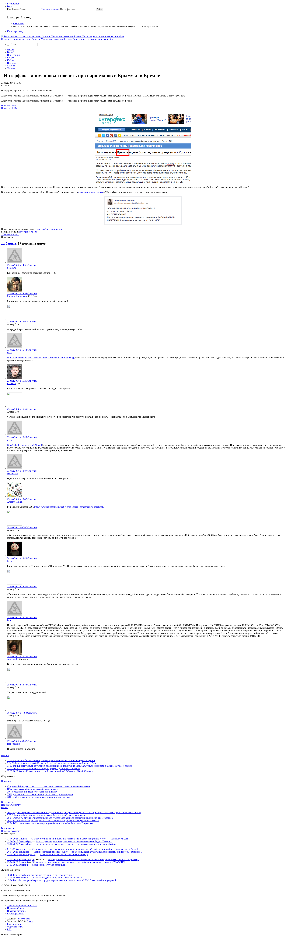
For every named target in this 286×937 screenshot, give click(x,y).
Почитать (6, 781)
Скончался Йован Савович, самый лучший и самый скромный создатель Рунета (51, 760)
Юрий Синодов (26, 859)
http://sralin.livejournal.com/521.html (24, 445)
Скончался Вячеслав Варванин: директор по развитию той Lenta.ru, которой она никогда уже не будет (84, 849)
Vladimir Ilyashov (26, 854)
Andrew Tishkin (14, 502)
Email (10, 9)
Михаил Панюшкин (17, 296)
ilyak (9, 352)
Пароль (54, 9)
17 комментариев (10, 234)
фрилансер (22, 849)
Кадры (10, 57)
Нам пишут (13, 63)
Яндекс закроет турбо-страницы (48, 865)
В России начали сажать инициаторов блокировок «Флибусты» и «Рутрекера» (53, 823)
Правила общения (16, 908)
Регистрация (13, 3)
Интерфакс (23, 231)
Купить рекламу (15, 31)
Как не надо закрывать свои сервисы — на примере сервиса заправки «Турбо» (76, 844)
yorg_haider (12, 659)
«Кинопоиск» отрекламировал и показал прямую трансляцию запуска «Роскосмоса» (56, 820)
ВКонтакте (18, 23)
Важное (5, 755)
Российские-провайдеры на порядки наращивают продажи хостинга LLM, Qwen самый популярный (61, 880)
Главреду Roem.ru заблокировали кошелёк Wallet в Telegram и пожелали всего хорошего (92, 859)
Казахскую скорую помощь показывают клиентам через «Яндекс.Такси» (73, 841)
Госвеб (10, 52)
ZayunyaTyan (25, 841)
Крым (34, 231)
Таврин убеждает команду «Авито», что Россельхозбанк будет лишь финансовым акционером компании (87, 851)
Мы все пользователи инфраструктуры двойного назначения (43, 768)
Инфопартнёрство (16, 911)
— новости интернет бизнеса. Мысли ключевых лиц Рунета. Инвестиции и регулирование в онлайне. (57, 39)
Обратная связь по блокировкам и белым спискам (32, 789)
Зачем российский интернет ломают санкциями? (32, 791)
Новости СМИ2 (9, 105)
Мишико (22, 838)
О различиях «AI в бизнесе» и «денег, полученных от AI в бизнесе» (44, 877)
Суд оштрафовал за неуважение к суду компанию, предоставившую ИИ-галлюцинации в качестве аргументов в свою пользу (77, 812)
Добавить (9, 243)
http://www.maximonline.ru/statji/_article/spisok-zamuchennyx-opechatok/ (69, 507)
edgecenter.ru (24, 918)
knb (9, 620)
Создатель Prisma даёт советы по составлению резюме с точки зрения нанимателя (48, 786)
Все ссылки (7, 802)
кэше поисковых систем (90, 192)
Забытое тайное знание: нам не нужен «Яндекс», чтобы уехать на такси (48, 815)
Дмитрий (23, 862)
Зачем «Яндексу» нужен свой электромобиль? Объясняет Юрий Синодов (50, 771)
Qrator (30, 921)
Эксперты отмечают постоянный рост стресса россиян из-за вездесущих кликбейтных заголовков (63, 818)
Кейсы (10, 60)
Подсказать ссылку (11, 805)
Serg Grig (11, 268)
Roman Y (11, 383)
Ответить (32, 265)
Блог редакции (14, 924)
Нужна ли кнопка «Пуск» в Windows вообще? (63, 854)
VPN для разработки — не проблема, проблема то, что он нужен (40, 794)
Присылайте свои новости (49, 229)
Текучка (11, 68)
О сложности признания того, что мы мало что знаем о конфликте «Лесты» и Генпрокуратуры (79, 838)
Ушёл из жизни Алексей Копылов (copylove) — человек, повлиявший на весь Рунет (52, 763)
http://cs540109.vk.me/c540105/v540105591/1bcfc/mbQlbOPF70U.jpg (40, 357)
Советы (11, 65)
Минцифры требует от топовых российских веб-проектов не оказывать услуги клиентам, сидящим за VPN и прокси (69, 766)
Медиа (10, 49)
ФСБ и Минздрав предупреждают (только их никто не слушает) (39, 797)
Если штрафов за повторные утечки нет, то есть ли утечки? (40, 875)
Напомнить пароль (50, 9)
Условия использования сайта (22, 905)
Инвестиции (13, 55)
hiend (9, 561)
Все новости (7, 828)
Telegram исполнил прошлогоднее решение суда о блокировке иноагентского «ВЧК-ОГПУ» (79, 862)
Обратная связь (15, 926)
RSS (9, 929)
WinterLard (12, 473)
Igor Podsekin (13, 744)
